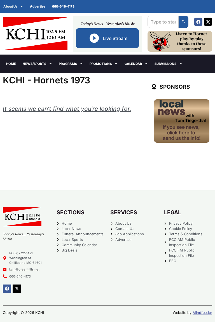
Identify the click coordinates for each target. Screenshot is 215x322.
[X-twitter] (208, 22)
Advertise (37, 6)
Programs (68, 64)
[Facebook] (198, 22)
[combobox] (163, 22)
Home (11, 64)
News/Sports (34, 64)
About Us (10, 6)
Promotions (101, 64)
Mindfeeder (202, 313)
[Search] (183, 22)
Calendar (133, 64)
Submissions (165, 64)
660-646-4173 (63, 6)
